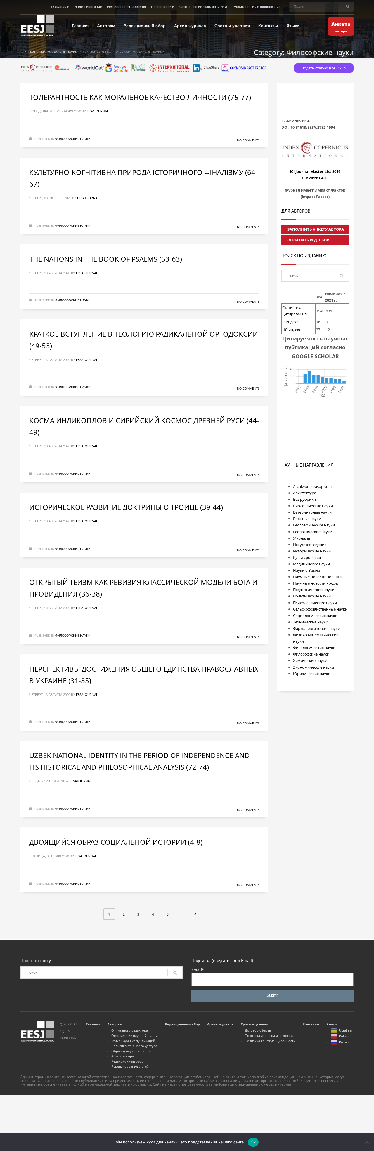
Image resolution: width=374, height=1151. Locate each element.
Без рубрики (304, 499)
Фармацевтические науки (316, 628)
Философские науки (73, 139)
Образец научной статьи (131, 1051)
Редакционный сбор (127, 1061)
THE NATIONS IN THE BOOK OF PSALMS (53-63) (105, 259)
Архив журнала (220, 1024)
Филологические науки (314, 647)
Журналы (301, 538)
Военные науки (307, 518)
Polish (343, 1036)
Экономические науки (313, 667)
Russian (345, 1042)
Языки (331, 1024)
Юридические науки (311, 673)
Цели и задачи (162, 6)
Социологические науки (315, 615)
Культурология (307, 557)
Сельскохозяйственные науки (320, 609)
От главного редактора (129, 1030)
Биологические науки (313, 505)
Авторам (114, 1024)
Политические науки (312, 596)
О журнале (60, 6)
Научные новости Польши (317, 576)
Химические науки (310, 660)
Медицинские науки (311, 563)
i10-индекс (291, 329)
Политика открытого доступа (134, 1046)
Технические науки (310, 622)
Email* (197, 969)
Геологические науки (312, 531)
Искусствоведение (309, 544)
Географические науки (314, 525)
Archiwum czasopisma (312, 486)
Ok (253, 1142)
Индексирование (88, 6)
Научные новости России (316, 583)
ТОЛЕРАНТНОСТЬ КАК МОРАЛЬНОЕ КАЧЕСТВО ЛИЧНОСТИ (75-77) (140, 97)
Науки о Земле (306, 570)
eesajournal (98, 111)
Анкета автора (122, 1056)
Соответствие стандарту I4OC (203, 6)
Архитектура (304, 492)
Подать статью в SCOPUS (323, 68)
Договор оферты (258, 1030)
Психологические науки (315, 602)
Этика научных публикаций (133, 1041)
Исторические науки (312, 551)
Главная (93, 1024)
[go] (348, 6)
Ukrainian (346, 1030)
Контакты (311, 1024)
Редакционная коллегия (126, 6)
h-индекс (290, 321)
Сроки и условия (255, 1024)
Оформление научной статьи (134, 1035)
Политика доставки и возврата (269, 1035)
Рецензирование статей (130, 1066)
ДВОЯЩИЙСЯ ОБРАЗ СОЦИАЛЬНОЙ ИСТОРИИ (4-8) (115, 842)
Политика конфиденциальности (270, 1041)
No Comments (248, 140)
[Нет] (367, 1142)
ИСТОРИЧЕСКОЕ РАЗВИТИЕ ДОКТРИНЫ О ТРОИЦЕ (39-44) (126, 507)
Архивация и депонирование (257, 6)
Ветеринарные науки (312, 512)
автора (341, 27)
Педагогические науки (313, 589)
